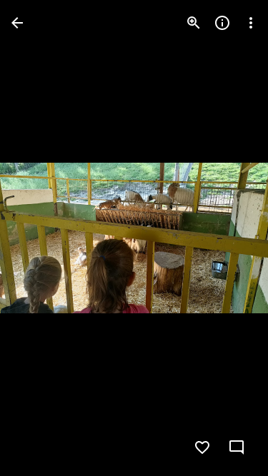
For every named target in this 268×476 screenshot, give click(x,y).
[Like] (202, 447)
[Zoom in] (193, 23)
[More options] (251, 23)
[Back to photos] (17, 23)
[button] (40, 238)
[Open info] (222, 23)
